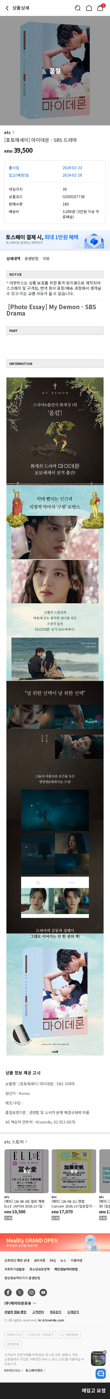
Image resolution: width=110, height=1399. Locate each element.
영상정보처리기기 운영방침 (22, 1277)
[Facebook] (8, 1292)
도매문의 (73, 1311)
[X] (19, 1292)
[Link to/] (89, 8)
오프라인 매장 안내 (16, 1260)
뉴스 (63, 1260)
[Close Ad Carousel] (105, 1352)
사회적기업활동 (14, 1269)
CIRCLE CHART (40, 1334)
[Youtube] (43, 1292)
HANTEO (14, 1334)
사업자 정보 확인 (15, 1311)
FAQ (53, 1260)
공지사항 (40, 1260)
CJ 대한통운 (69, 1334)
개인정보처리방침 (66, 1269)
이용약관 (76, 1260)
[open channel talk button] (101, 1374)
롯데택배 (13, 1344)
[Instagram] (31, 1292)
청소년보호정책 (39, 1269)
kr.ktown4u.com (51, 1320)
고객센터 (38, 1311)
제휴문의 (55, 1311)
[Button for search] (78, 8)
